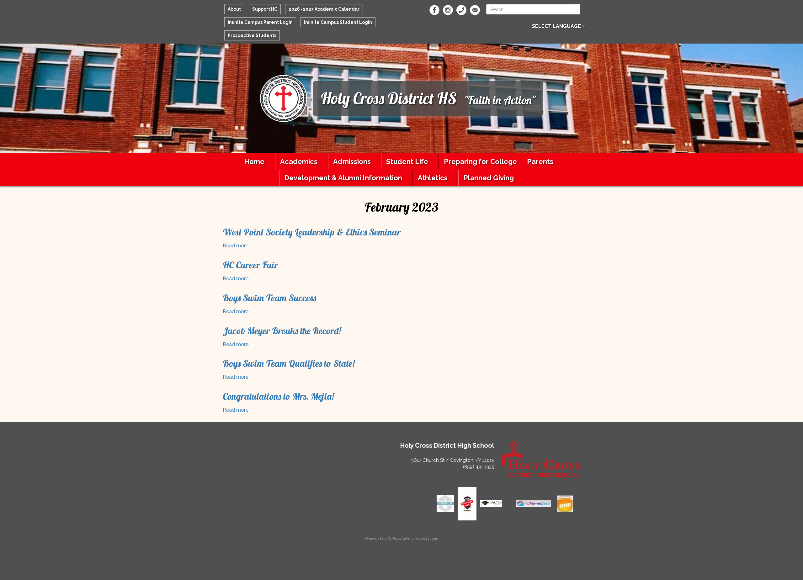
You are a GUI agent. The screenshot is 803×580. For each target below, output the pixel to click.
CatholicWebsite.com (406, 538)
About (234, 9)
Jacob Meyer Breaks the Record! (282, 331)
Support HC (264, 9)
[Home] (283, 98)
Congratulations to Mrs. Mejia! (278, 396)
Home (254, 161)
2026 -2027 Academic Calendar (324, 9)
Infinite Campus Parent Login (260, 22)
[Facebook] (434, 10)
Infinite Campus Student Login (338, 22)
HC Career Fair (250, 265)
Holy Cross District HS (389, 98)
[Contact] (461, 10)
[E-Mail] (475, 10)
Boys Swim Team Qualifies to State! (289, 363)
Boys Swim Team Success (269, 298)
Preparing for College (480, 161)
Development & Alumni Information (343, 178)
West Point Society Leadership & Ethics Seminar (312, 232)
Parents (540, 161)
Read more (235, 246)
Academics (298, 161)
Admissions (352, 161)
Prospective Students (252, 35)
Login (433, 538)
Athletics (433, 178)
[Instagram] (448, 10)
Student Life (407, 161)
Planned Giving (488, 178)
